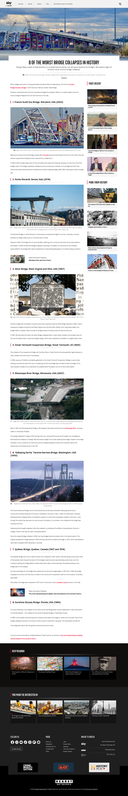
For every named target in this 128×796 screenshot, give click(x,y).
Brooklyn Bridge (20, 88)
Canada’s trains (62, 582)
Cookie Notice (50, 749)
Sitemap (65, 746)
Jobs (64, 741)
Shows (30, 4)
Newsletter (49, 744)
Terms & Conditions (69, 749)
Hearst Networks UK (40, 789)
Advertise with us (51, 746)
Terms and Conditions (91, 789)
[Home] (8, 4)
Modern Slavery (67, 751)
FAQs (47, 751)
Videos (39, 4)
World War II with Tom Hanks (63, 4)
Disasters (64, 78)
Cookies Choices (16, 749)
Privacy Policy (67, 744)
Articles (20, 4)
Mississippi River (71, 428)
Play (47, 4)
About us (48, 741)
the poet (46, 155)
